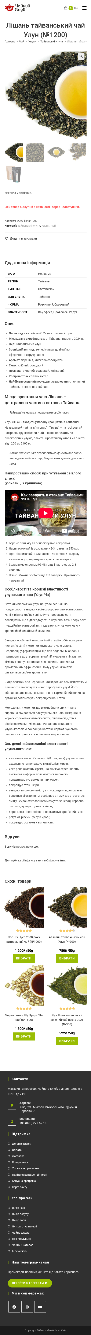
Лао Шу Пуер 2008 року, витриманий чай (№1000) (24, 939)
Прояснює (60, 312)
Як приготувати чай (24, 1226)
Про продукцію (21, 1238)
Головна (10, 41)
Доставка (18, 1156)
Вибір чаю (18, 1207)
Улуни (32, 41)
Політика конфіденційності (29, 1174)
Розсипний (45, 304)
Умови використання (25, 1168)
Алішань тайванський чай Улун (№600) (67, 939)
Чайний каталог (22, 1245)
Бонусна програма (24, 1180)
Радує (73, 312)
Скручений (61, 304)
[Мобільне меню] (83, 8)
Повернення (20, 1162)
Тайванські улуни (51, 41)
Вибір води (19, 1220)
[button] (81, 56)
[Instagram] (27, 1307)
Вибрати (24, 958)
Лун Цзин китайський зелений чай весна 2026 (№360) (67, 1020)
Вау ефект (45, 312)
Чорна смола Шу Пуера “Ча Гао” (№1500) (24, 1017)
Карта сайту (19, 1187)
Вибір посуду (20, 1214)
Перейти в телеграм (28, 1283)
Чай (21, 41)
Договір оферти (22, 1143)
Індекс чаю (19, 1251)
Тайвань (44, 281)
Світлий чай (46, 289)
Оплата (17, 1149)
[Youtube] (40, 1307)
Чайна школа (20, 1232)
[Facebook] (14, 1307)
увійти (60, 860)
